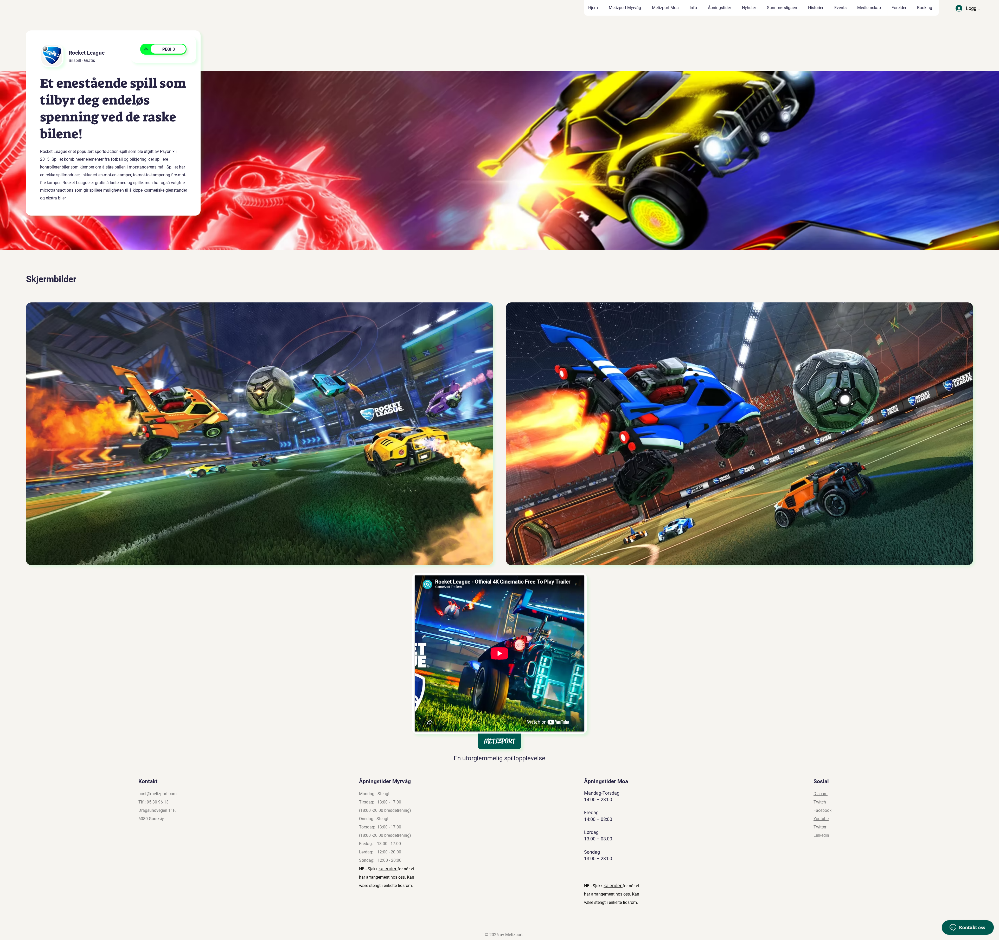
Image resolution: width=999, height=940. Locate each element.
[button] (817, 8)
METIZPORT (499, 741)
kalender (388, 868)
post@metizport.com (157, 793)
